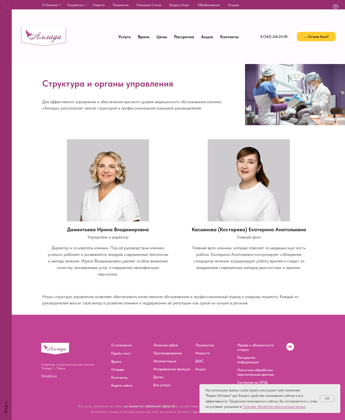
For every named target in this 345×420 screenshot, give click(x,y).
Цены (162, 36)
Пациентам (75, 5)
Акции (207, 36)
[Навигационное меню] (6, 7)
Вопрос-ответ (179, 5)
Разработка (49, 376)
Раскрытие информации (248, 359)
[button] (316, 36)
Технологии (120, 5)
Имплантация (164, 361)
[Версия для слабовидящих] (335, 6)
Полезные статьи (148, 5)
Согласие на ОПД (252, 382)
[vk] (290, 349)
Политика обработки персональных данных (255, 372)
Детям (158, 377)
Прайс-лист (121, 353)
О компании (121, 345)
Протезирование (167, 353)
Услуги (124, 36)
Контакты (229, 36)
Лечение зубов (165, 345)
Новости (99, 5)
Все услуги (162, 385)
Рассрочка (184, 36)
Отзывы (233, 5)
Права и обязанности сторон (255, 347)
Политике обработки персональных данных (274, 407)
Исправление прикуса (171, 369)
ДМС (199, 361)
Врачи (144, 36)
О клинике (50, 5)
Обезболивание (209, 5)
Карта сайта (121, 385)
